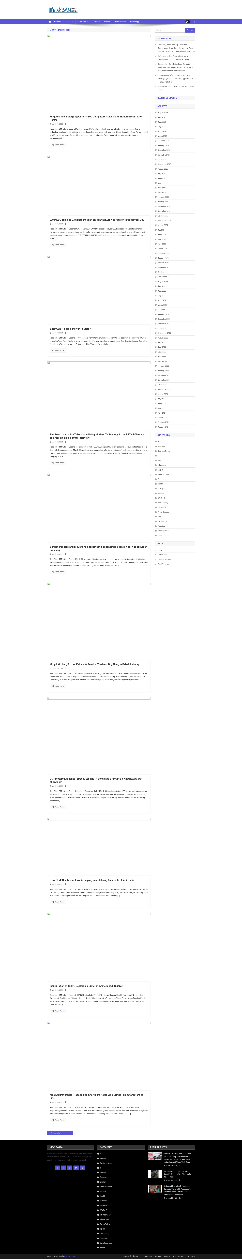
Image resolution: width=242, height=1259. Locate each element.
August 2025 (163, 169)
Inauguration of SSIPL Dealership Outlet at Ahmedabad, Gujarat (86, 985)
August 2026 (163, 113)
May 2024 (161, 239)
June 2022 (162, 347)
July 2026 (161, 117)
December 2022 (164, 319)
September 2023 (164, 277)
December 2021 (164, 375)
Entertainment (83, 22)
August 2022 (163, 338)
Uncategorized (163, 531)
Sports (160, 517)
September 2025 (164, 164)
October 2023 (163, 272)
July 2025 (161, 174)
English (160, 470)
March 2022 (162, 361)
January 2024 (163, 258)
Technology (134, 22)
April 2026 (162, 131)
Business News (164, 451)
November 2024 (164, 211)
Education (69, 22)
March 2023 (162, 305)
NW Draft (161, 498)
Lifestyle (96, 22)
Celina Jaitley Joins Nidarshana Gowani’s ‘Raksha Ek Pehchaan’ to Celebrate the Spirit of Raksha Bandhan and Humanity (175, 67)
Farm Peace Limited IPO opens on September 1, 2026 (176, 88)
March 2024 (162, 249)
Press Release (120, 22)
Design (160, 460)
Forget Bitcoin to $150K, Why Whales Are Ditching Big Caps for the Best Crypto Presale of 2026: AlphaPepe (175, 78)
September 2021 (164, 389)
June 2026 (162, 122)
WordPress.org (163, 564)
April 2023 (162, 300)
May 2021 (161, 408)
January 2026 (163, 145)
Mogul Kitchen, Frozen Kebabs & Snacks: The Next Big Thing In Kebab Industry (95, 664)
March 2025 (162, 192)
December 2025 (164, 150)
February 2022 (163, 366)
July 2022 (161, 343)
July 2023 (161, 286)
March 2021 (162, 418)
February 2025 (163, 197)
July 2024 (161, 230)
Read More (59, 145)
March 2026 (162, 136)
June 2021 (162, 404)
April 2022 (162, 357)
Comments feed (164, 560)
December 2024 (164, 207)
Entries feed (162, 555)
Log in (160, 550)
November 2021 (164, 380)
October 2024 (163, 216)
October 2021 (163, 385)
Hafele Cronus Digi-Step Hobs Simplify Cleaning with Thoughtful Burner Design (173, 57)
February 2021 (163, 422)
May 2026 (161, 127)
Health (160, 484)
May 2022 (161, 352)
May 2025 (161, 183)
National (107, 22)
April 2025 (162, 188)
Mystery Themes (70, 1256)
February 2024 (163, 253)
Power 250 (162, 507)
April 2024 (162, 244)
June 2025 (162, 178)
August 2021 (163, 394)
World (160, 535)
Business (58, 22)
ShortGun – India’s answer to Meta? (70, 328)
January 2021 (163, 427)
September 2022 (164, 333)
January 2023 (163, 314)
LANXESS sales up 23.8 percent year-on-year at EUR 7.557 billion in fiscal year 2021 (98, 219)
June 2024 (162, 235)
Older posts (55, 1133)
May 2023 (161, 296)
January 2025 (163, 202)
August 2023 (163, 282)
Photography (163, 503)
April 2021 (162, 413)
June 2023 (162, 291)
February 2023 (163, 310)
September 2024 (164, 221)
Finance (161, 479)
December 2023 (164, 263)
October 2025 (163, 160)
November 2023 (164, 267)
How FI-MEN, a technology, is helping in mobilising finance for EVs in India (92, 880)
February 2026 (163, 141)
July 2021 (161, 399)
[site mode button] (187, 21)
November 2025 (164, 155)
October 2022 (163, 329)
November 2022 (164, 324)
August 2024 (163, 225)
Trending (161, 526)
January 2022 (163, 371)
